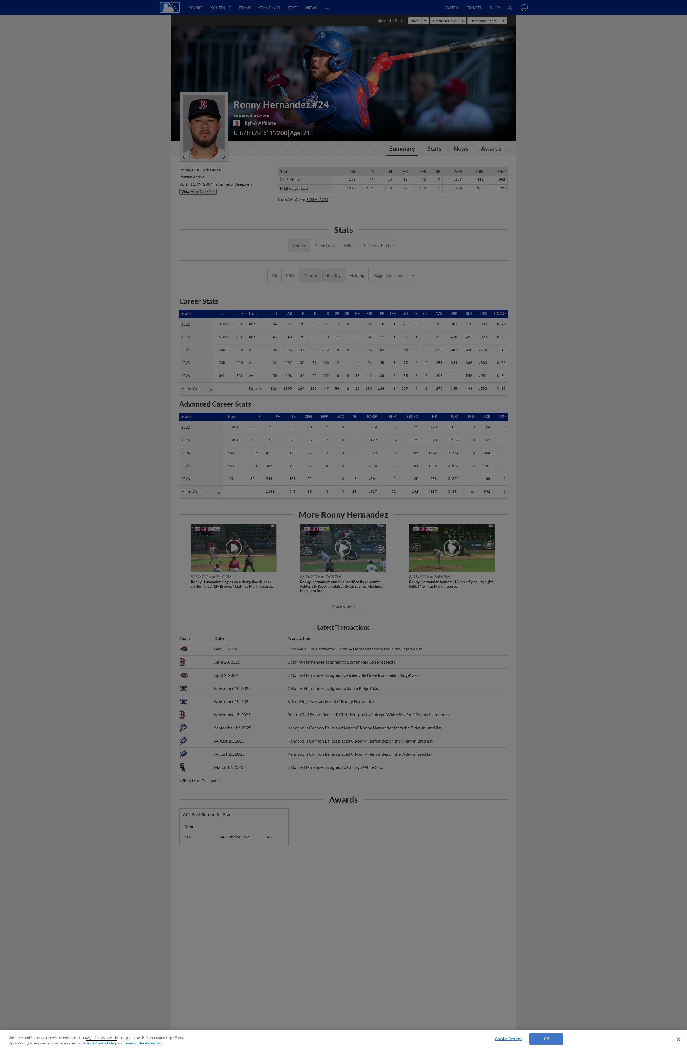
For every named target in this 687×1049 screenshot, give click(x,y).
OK (546, 1039)
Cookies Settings (508, 1039)
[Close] (678, 1039)
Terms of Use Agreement (143, 1043)
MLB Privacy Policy (101, 1043)
